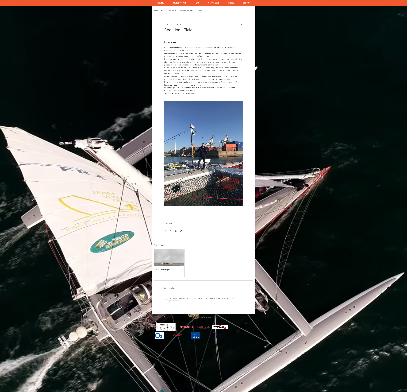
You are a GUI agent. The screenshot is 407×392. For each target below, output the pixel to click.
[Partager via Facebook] (165, 231)
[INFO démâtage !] (169, 257)
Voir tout (250, 245)
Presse (200, 10)
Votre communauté (186, 10)
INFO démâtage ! (163, 270)
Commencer (172, 10)
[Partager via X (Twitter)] (170, 231)
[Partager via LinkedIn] (176, 231)
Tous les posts (158, 10)
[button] (251, 10)
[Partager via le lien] (181, 231)
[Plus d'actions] (241, 24)
